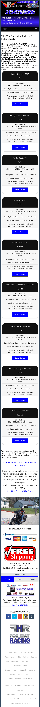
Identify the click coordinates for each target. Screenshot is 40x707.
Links (25, 666)
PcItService (27, 703)
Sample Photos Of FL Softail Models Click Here (20, 464)
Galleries (17, 666)
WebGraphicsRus (13, 694)
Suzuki (15, 670)
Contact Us (15, 661)
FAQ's (7, 661)
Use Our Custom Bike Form (20, 491)
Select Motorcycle (20, 604)
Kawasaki (23, 670)
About (16, 653)
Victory (19, 674)
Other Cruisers (23, 657)
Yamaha (32, 670)
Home (9, 653)
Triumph (28, 674)
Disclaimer (25, 661)
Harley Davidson (27, 653)
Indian (12, 674)
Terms (34, 661)
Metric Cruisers (9, 657)
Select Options (20, 104)
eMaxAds (20, 699)
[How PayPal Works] (20, 543)
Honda (7, 670)
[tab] (7, 579)
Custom (34, 657)
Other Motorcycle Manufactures (20, 679)
